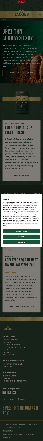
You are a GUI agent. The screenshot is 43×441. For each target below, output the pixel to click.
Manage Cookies (21, 231)
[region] (21, 220)
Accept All (21, 242)
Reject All (21, 236)
